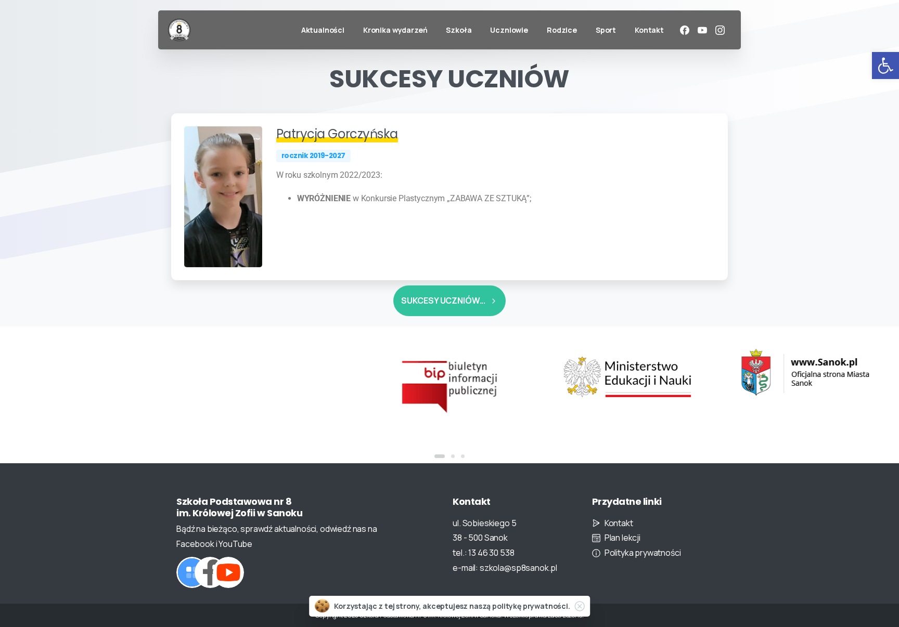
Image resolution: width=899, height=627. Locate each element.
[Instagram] (720, 30)
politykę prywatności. (531, 606)
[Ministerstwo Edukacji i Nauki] (458, 377)
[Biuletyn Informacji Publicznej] (281, 385)
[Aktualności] (192, 572)
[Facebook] (684, 30)
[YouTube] (702, 30)
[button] (885, 65)
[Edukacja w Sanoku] (636, 372)
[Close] (579, 606)
